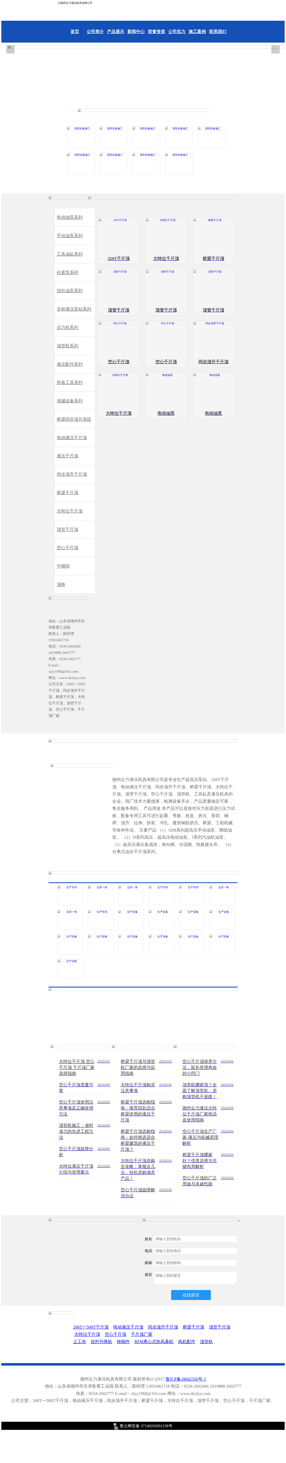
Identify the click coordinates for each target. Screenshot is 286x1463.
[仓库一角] (100, 895)
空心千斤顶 (115, 1334)
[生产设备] (131, 919)
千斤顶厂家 (141, 1334)
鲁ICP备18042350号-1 (186, 1379)
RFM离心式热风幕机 (153, 1341)
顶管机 (206, 1341)
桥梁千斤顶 (193, 1327)
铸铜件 (123, 1341)
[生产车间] (70, 895)
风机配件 (186, 1341)
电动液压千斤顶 (128, 1327)
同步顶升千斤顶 (163, 1327)
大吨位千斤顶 (87, 1334)
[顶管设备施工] (81, 137)
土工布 (79, 1341)
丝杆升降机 (101, 1341)
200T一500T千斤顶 (91, 1327)
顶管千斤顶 (219, 1327)
